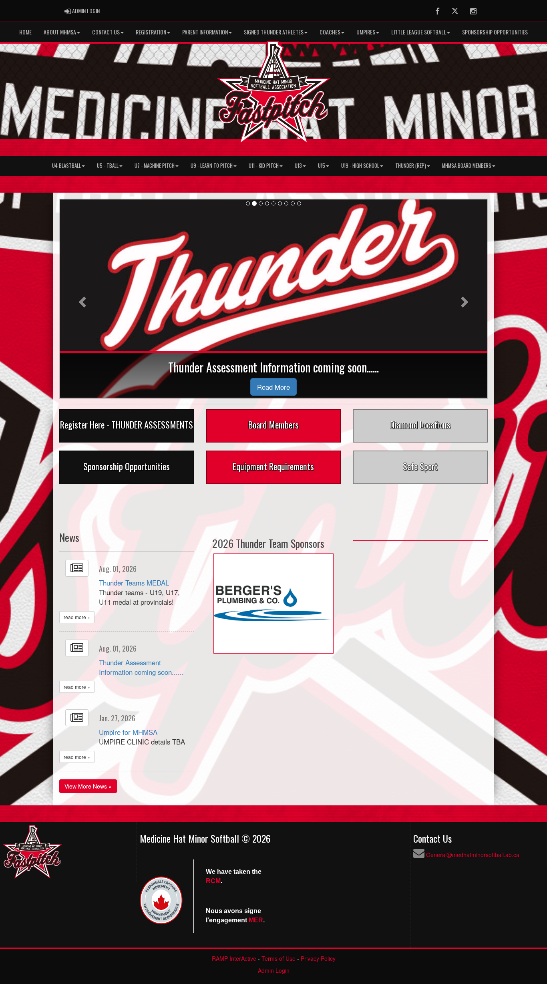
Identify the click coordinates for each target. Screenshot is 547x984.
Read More (273, 387)
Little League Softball (418, 32)
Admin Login (274, 970)
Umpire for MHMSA (128, 732)
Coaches (330, 32)
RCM (213, 880)
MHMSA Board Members (466, 165)
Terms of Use (278, 958)
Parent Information (205, 32)
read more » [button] (77, 617)
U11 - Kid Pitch (264, 165)
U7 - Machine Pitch (155, 165)
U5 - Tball (108, 165)
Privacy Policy (318, 958)
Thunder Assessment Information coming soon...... (141, 667)
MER (256, 920)
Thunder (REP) (410, 165)
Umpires (365, 32)
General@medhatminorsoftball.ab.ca (472, 855)
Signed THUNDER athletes (274, 32)
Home (25, 32)
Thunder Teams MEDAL (134, 583)
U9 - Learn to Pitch (212, 165)
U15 (321, 165)
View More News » (88, 786)
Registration (151, 32)
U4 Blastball (66, 165)
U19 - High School (360, 165)
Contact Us (106, 32)
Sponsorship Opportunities (495, 32)
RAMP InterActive (234, 958)
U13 (298, 165)
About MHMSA (60, 32)
